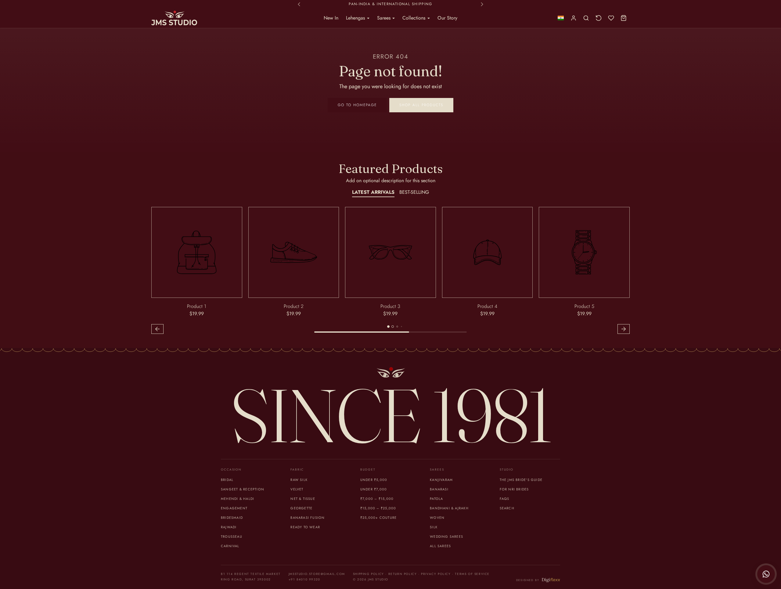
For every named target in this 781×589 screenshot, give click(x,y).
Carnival (230, 546)
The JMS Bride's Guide (521, 479)
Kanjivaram (441, 479)
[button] (560, 18)
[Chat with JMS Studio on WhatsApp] (766, 574)
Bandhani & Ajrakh (449, 508)
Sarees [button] (384, 17)
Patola (436, 498)
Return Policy (402, 574)
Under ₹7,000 (373, 489)
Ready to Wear (305, 527)
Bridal (227, 479)
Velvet (296, 489)
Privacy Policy (436, 574)
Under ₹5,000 (373, 479)
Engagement (234, 508)
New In (331, 17)
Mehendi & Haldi (237, 498)
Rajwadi (228, 527)
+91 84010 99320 (304, 579)
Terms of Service (472, 574)
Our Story (447, 17)
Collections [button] (414, 17)
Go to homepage (357, 105)
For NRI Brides (514, 489)
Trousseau (231, 536)
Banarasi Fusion (307, 517)
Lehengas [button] (356, 17)
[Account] (573, 18)
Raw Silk (299, 479)
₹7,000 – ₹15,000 (377, 498)
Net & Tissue (302, 498)
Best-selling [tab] (414, 192)
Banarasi (439, 489)
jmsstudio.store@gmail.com (317, 574)
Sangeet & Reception (242, 489)
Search (507, 508)
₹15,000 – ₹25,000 (378, 508)
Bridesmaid (232, 517)
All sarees (440, 546)
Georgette (301, 508)
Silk (433, 527)
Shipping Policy (368, 574)
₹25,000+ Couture (378, 517)
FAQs (504, 498)
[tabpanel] (390, 271)
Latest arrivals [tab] (373, 192)
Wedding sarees (446, 536)
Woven (437, 517)
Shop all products (421, 105)
